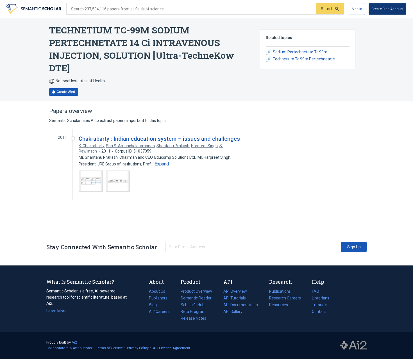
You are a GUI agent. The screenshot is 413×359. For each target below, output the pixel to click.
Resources (278, 305)
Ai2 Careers (159, 312)
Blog (155, 305)
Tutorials (319, 305)
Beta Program (193, 311)
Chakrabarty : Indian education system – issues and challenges (159, 138)
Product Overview (196, 291)
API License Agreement (171, 348)
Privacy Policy (138, 348)
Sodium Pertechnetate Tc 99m (300, 52)
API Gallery (232, 311)
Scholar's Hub (193, 305)
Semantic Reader (196, 298)
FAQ (315, 291)
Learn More (56, 311)
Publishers (158, 298)
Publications (280, 292)
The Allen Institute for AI (353, 345)
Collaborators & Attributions (69, 348)
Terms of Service (109, 348)
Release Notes (193, 318)
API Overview (235, 291)
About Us (157, 291)
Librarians (320, 298)
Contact (319, 311)
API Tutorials (234, 298)
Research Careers (285, 298)
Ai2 (74, 342)
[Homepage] (32, 9)
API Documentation (240, 305)
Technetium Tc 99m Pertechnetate (304, 59)
